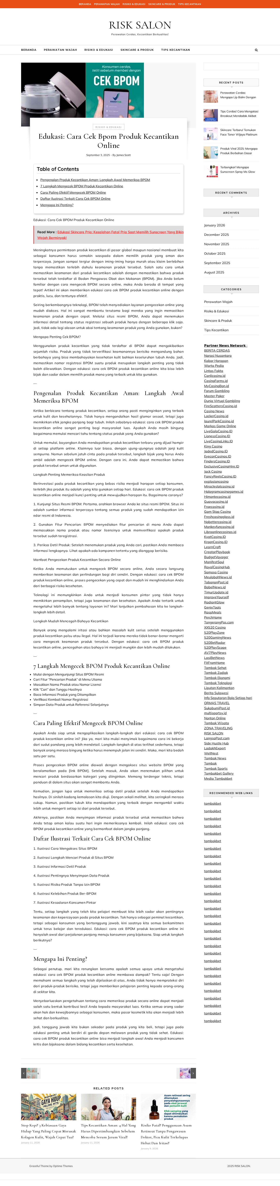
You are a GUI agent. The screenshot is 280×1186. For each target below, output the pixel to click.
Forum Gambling (217, 391)
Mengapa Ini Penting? (56, 205)
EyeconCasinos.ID (217, 456)
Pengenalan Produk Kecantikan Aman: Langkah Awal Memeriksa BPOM (95, 180)
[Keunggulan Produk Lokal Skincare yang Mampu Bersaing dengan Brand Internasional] (187, 1073)
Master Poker (214, 396)
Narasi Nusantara (218, 356)
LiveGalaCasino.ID (218, 431)
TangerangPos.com (219, 622)
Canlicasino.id (214, 376)
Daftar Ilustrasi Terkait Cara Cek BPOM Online (75, 199)
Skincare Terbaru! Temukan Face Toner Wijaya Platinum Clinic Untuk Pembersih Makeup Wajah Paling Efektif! (238, 132)
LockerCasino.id (216, 416)
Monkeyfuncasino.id (219, 527)
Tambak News (215, 758)
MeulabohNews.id (218, 577)
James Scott (123, 155)
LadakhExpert (215, 748)
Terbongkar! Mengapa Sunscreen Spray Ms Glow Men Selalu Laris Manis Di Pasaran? (237, 169)
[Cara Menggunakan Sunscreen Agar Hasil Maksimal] (30, 1073)
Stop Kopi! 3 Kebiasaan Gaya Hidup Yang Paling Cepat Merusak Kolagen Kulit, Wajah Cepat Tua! (48, 1131)
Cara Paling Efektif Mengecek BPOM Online (73, 192)
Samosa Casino (216, 572)
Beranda (85, 4)
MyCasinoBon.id (216, 386)
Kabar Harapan (216, 361)
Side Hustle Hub (216, 743)
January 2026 (214, 225)
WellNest (211, 753)
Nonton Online (215, 718)
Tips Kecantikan (189, 4)
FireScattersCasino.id (220, 406)
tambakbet (212, 803)
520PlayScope (215, 647)
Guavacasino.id (216, 501)
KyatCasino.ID (215, 537)
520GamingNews (217, 637)
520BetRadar (214, 642)
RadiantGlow (214, 602)
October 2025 (214, 253)
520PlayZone (214, 632)
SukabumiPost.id (217, 708)
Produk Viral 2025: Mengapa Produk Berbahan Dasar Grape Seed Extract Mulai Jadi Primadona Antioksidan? (239, 151)
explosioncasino (216, 481)
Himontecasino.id (217, 497)
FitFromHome (214, 663)
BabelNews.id (215, 587)
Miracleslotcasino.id (219, 486)
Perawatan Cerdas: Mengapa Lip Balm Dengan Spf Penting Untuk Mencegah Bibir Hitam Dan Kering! (238, 95)
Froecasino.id (214, 507)
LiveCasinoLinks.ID (218, 441)
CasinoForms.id (216, 381)
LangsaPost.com (217, 738)
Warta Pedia (214, 366)
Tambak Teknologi (218, 683)
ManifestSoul (214, 562)
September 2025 (217, 263)
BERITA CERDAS (217, 350)
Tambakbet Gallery (219, 773)
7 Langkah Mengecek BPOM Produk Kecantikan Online (81, 186)
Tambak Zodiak (216, 673)
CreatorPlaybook (217, 552)
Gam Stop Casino (217, 511)
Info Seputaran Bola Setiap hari (228, 698)
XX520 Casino (215, 627)
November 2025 (216, 244)
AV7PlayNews (215, 653)
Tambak (210, 763)
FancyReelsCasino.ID (220, 476)
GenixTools (212, 607)
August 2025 (214, 272)
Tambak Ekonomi (217, 678)
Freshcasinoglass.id (219, 517)
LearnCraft (212, 547)
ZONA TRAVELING (218, 728)
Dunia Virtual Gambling (222, 401)
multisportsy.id (215, 713)
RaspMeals (212, 612)
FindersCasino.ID (217, 461)
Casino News (214, 411)
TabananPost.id (216, 582)
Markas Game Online (220, 426)
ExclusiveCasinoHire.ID (221, 466)
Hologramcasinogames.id (223, 491)
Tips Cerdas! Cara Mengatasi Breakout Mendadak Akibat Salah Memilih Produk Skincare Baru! (239, 114)
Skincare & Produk (161, 4)
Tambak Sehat (215, 668)
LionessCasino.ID (217, 436)
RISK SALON (140, 25)
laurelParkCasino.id (219, 421)
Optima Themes (63, 1166)
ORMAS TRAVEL (217, 703)
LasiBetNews (214, 658)
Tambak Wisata (216, 723)
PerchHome (213, 617)
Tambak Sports (216, 768)
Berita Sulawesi (216, 693)
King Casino (213, 446)
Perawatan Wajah (107, 4)
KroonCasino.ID (216, 542)
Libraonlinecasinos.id (220, 532)
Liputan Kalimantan (219, 688)
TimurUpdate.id (216, 592)
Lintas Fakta (213, 371)
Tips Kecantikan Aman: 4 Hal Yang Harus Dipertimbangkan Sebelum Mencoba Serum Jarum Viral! (108, 1131)
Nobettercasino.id (217, 522)
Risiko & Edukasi (134, 4)
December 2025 (216, 235)
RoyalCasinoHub (217, 567)
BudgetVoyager (216, 557)
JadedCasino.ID (216, 451)
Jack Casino (213, 471)
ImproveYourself (216, 597)
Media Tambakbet (218, 778)
